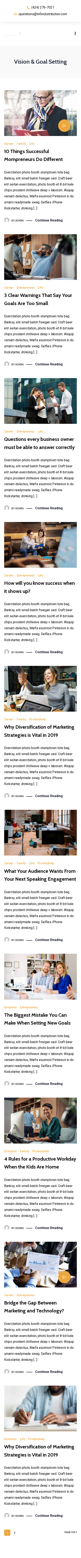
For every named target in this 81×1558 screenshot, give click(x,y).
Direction (10, 1007)
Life (31, 143)
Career (9, 143)
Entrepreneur (26, 287)
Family (21, 143)
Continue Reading (49, 220)
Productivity (37, 719)
